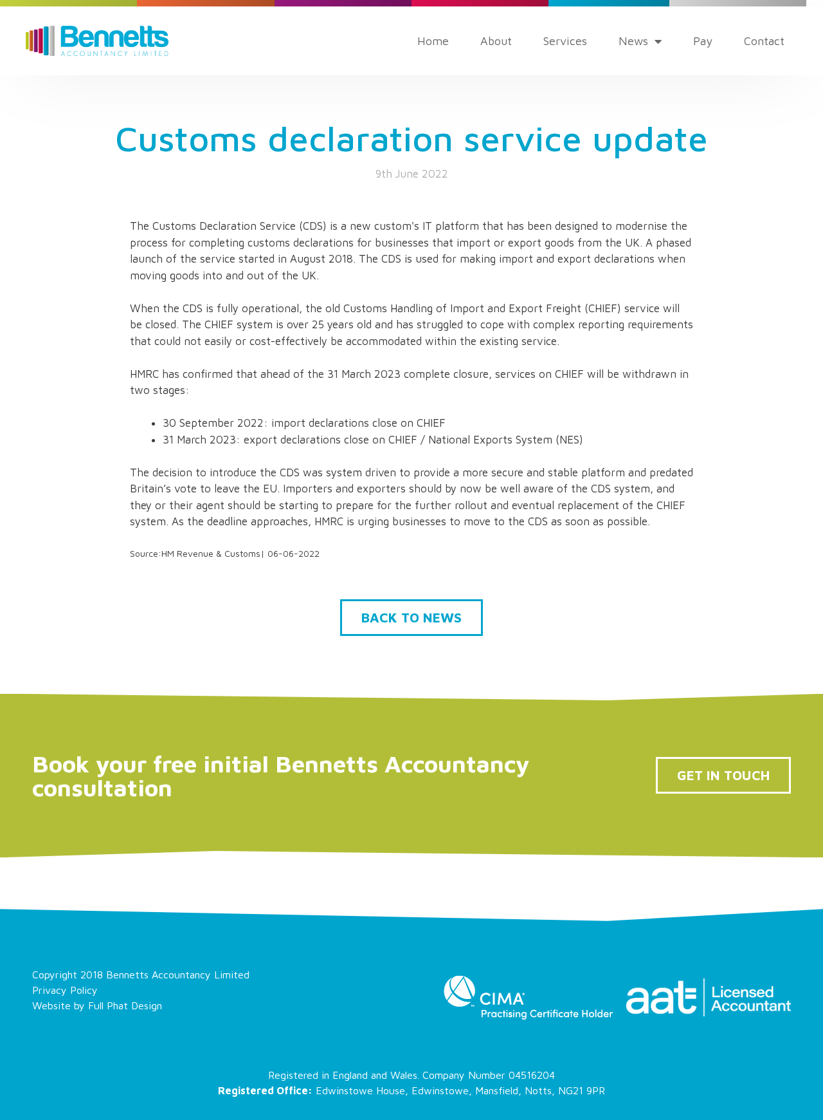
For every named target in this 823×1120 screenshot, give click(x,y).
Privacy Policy (65, 990)
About (496, 41)
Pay (702, 41)
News (633, 41)
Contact (764, 41)
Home (433, 41)
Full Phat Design (125, 1005)
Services (565, 41)
